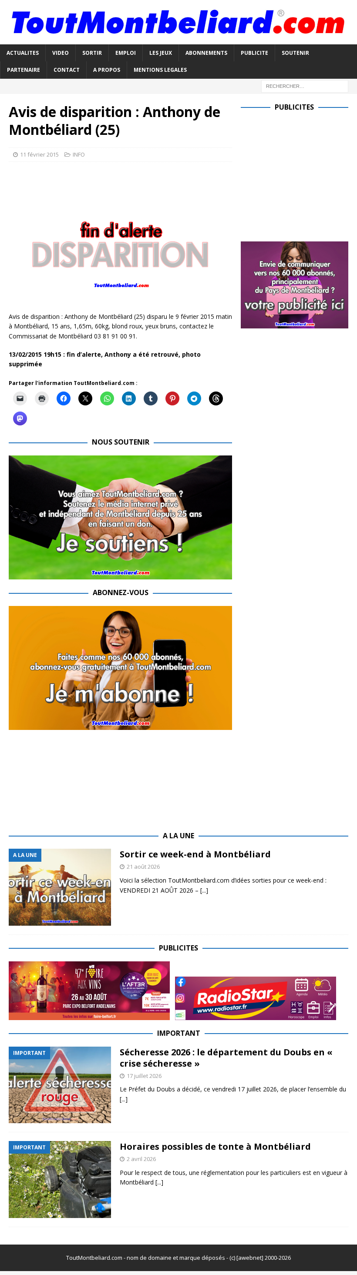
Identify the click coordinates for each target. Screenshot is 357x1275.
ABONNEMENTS (206, 53)
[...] (204, 890)
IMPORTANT (178, 1033)
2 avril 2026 (141, 1159)
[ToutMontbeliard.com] (178, 39)
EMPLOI (125, 53)
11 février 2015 (39, 154)
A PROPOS (106, 70)
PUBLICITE (254, 53)
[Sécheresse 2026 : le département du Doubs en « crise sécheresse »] (60, 1085)
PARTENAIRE (23, 70)
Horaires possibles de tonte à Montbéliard (215, 1146)
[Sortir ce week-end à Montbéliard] (60, 887)
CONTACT (67, 70)
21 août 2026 (143, 866)
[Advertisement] (299, 174)
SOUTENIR (295, 53)
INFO (79, 154)
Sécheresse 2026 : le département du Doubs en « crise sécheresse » (226, 1057)
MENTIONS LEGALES (160, 70)
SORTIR (92, 53)
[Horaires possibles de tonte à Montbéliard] (60, 1179)
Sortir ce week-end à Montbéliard (195, 854)
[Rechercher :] (304, 85)
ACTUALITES (23, 53)
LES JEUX (160, 53)
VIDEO (60, 53)
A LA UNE (178, 835)
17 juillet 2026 (144, 1076)
